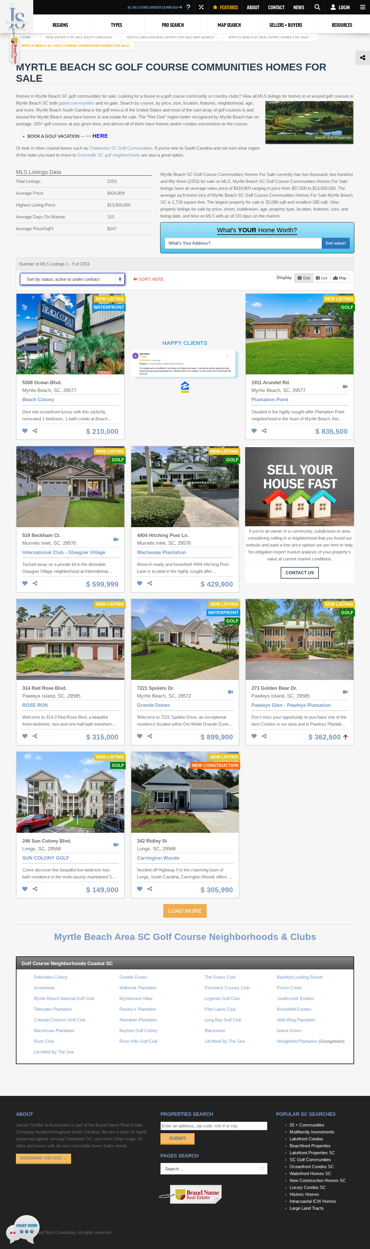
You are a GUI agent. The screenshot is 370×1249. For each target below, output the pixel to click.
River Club (44, 1041)
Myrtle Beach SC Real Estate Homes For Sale (268, 37)
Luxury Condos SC (308, 1187)
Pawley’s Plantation (137, 1009)
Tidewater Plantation (53, 1009)
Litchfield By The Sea (54, 1051)
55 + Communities (307, 1124)
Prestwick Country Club (227, 987)
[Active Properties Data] (188, 7)
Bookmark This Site (43, 1158)
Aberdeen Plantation (138, 1019)
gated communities (77, 103)
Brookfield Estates (294, 1009)
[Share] (35, 431)
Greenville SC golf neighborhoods (108, 155)
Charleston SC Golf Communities (120, 148)
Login (344, 7)
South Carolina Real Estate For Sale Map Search (170, 37)
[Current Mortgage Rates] (201, 7)
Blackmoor (215, 1030)
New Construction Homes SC (318, 1180)
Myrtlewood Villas (136, 998)
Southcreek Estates (295, 998)
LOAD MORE (185, 911)
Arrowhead (44, 987)
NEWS (298, 7)
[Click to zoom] (220, 353)
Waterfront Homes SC (310, 1173)
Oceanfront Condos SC (312, 1166)
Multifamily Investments (312, 1131)
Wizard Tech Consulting (53, 1232)
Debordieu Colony (51, 977)
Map (342, 278)
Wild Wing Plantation (296, 1019)
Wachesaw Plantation (54, 1030)
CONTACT (276, 7)
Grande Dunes (133, 977)
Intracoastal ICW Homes (313, 1201)
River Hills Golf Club (138, 1041)
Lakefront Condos (306, 1138)
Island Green (289, 1030)
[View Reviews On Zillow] (185, 386)
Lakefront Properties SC (312, 1152)
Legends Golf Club (222, 998)
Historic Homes (304, 1194)
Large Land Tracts (307, 1208)
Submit (177, 1138)
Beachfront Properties (310, 1145)
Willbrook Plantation (137, 987)
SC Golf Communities (310, 1159)
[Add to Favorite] (24, 431)
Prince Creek (289, 987)
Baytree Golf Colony (138, 1030)
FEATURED (228, 7)
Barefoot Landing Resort (300, 977)
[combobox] (72, 279)
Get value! (335, 243)
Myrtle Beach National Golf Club (64, 998)
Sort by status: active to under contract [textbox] (63, 279)
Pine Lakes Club (220, 1009)
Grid (306, 278)
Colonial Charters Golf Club (59, 1019)
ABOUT (253, 7)
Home (26, 37)
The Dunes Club (220, 977)
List (324, 278)
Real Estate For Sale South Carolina (79, 37)
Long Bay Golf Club (223, 1019)
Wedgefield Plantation (297, 1041)
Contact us (300, 572)
